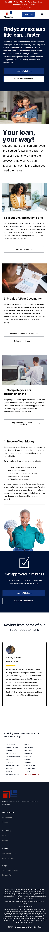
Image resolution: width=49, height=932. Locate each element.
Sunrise (9, 771)
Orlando (27, 762)
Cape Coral (10, 744)
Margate (27, 756)
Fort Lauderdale (12, 747)
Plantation (9, 768)
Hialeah (9, 750)
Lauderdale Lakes (13, 756)
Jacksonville (11, 753)
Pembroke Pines (12, 765)
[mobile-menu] (42, 14)
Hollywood (28, 750)
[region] (24, 911)
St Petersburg (29, 768)
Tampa (27, 771)
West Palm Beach (12, 774)
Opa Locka (10, 762)
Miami (8, 759)
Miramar (27, 759)
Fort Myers (28, 747)
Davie (26, 744)
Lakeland (28, 753)
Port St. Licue (29, 765)
